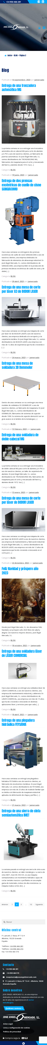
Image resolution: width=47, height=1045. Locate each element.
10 (31, 904)
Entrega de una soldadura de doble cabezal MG (20, 437)
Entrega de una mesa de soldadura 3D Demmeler (17, 365)
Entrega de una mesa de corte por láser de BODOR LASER (21, 500)
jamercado (39, 80)
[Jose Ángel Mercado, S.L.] (16, 27)
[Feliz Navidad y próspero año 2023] (23, 600)
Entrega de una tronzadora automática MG (19, 87)
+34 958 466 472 (16, 949)
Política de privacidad (12, 1032)
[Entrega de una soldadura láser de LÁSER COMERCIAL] (23, 672)
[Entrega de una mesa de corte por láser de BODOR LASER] (23, 520)
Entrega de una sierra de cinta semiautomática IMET (21, 813)
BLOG (15, 55)
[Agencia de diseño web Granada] (23, 1043)
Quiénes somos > (14, 1008)
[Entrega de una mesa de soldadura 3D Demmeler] (23, 385)
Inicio (10, 55)
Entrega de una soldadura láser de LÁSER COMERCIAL (22, 653)
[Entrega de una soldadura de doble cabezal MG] (23, 453)
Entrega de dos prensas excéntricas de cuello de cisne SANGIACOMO (21, 185)
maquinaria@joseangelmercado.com (21, 977)
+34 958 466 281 (13, 2)
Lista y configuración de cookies (16, 1028)
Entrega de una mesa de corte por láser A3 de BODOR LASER (21, 289)
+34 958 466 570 (12, 973)
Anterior (5, 904)
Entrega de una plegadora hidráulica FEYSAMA (18, 722)
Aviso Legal (8, 1024)
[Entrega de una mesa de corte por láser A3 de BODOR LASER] (23, 311)
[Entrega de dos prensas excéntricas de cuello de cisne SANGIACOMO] (23, 221)
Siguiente (39, 904)
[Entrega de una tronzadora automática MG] (23, 119)
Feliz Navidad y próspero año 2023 (20, 570)
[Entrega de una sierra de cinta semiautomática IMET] (23, 843)
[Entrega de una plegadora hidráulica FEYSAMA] (23, 752)
